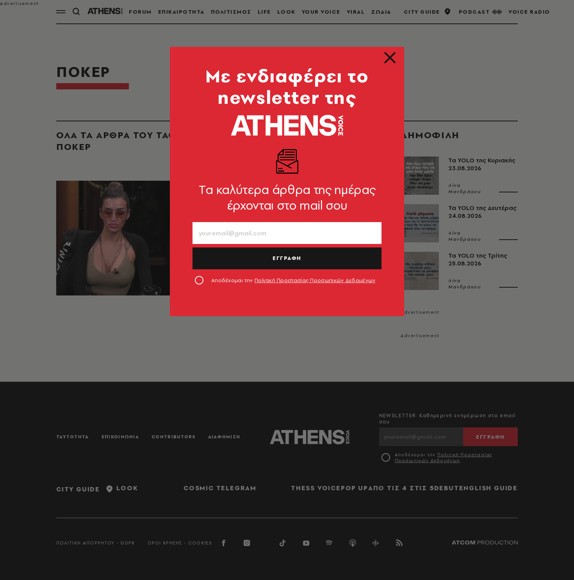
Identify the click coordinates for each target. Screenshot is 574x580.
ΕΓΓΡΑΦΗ (287, 258)
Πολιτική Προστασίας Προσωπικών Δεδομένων (315, 280)
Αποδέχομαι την (293, 280)
